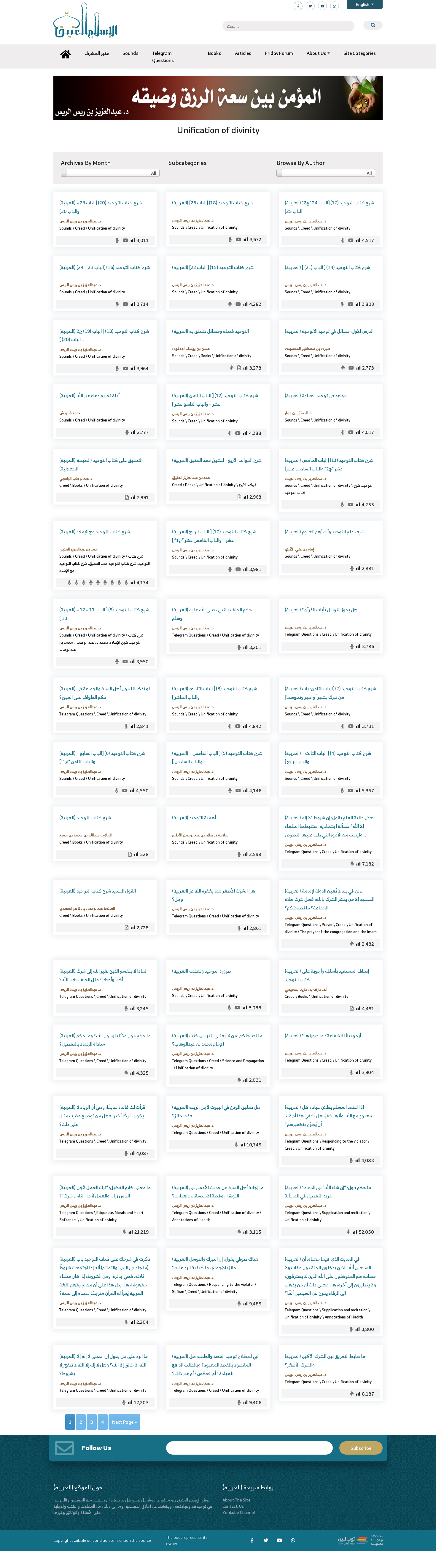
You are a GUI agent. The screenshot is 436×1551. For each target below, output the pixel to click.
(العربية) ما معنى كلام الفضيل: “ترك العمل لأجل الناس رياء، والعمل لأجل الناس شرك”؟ (105, 1191)
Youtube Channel (238, 1512)
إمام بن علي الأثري (299, 549)
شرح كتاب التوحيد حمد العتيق (112, 563)
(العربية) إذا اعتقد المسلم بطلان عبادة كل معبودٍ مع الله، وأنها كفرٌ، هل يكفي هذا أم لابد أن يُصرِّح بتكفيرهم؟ (328, 1115)
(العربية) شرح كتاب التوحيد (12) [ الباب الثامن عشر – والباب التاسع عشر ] (215, 399)
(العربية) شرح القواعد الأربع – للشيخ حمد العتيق (217, 460)
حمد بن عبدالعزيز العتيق (191, 477)
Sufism (178, 1291)
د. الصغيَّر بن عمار (298, 413)
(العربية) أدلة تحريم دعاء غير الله (89, 395)
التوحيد (367, 485)
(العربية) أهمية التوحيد (194, 817)
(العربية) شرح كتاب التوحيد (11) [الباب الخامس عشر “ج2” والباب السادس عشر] (329, 464)
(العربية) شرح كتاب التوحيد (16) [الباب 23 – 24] (104, 267)
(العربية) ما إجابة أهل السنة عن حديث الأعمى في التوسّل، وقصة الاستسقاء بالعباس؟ (217, 1191)
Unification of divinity (106, 228)
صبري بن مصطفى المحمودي (307, 348)
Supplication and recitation (344, 1212)
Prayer (327, 924)
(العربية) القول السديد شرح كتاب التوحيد (97, 891)
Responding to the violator (344, 1141)
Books (206, 355)
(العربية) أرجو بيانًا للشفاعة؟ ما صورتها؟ (323, 1035)
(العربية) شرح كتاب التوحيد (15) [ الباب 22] (213, 267)
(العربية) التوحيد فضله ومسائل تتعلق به (210, 331)
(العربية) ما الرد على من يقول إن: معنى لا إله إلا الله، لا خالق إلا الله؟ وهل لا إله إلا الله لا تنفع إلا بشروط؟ (103, 1364)
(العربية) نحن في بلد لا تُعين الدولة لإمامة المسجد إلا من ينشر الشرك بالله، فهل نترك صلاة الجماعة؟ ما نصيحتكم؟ (329, 899)
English (363, 4)
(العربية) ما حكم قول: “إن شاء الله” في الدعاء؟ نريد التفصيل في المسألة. (328, 1191)
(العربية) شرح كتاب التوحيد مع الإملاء (94, 531)
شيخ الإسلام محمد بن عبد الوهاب (102, 642)
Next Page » (124, 1422)
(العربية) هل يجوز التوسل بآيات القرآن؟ (321, 609)
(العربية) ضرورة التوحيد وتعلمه (201, 971)
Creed (80, 228)
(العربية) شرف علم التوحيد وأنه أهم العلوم (325, 531)
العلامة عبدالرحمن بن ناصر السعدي (87, 908)
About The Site (236, 1500)
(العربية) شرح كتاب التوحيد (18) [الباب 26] (212, 202)
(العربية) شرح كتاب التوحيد (85, 817)
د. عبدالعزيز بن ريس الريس (80, 221)
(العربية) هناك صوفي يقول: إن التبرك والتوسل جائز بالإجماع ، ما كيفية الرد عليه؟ (215, 1263)
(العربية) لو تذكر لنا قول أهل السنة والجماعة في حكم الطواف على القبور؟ (104, 692)
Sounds (65, 228)
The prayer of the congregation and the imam (338, 931)
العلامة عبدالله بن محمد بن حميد (85, 835)
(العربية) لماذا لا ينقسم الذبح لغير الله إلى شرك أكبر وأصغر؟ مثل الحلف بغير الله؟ (102, 975)
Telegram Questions (189, 635)
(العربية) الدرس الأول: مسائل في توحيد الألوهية (329, 331)
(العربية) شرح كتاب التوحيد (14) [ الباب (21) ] (327, 267)
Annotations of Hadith (191, 1219)
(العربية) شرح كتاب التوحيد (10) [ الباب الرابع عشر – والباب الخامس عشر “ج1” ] (214, 535)
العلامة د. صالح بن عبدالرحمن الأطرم (200, 835)
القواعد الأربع (248, 484)
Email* (249, 1445)
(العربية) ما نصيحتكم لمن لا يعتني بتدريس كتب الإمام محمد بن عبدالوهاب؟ (217, 1039)
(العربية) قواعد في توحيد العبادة (316, 395)
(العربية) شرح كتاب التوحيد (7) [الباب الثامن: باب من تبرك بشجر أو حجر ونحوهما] (330, 692)
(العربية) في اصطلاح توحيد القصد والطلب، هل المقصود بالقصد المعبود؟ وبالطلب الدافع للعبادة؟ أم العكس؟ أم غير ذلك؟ (215, 1364)
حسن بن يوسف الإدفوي (191, 348)
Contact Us (233, 1506)
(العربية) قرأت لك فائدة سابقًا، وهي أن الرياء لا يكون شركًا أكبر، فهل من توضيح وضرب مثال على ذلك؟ (102, 1115)
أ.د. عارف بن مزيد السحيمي (306, 989)
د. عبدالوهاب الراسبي (76, 478)
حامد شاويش (69, 413)
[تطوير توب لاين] (360, 1539)
